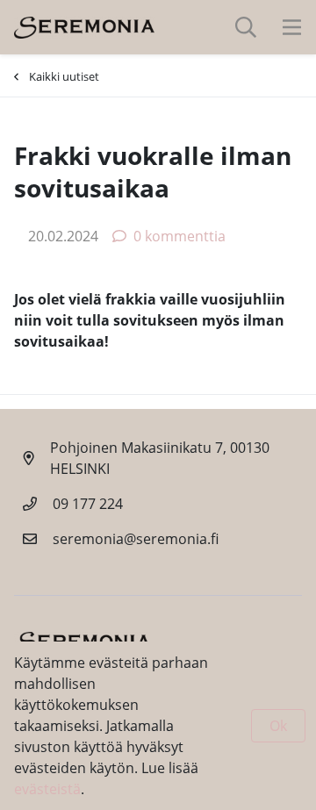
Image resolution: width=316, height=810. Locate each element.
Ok (278, 725)
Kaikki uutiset (64, 76)
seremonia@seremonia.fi (136, 538)
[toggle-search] (245, 27)
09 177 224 (88, 503)
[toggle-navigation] (292, 27)
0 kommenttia (179, 236)
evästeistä (47, 789)
